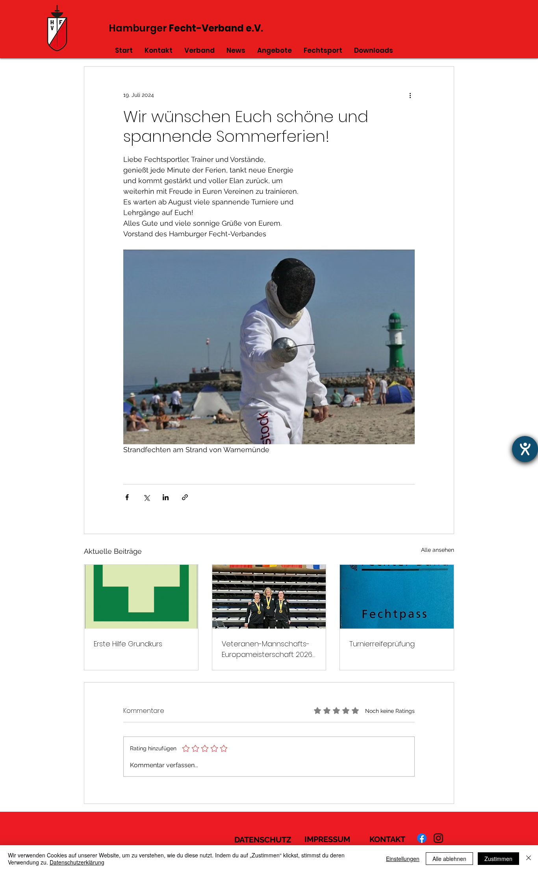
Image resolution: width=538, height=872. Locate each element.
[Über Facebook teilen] (127, 497)
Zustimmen (498, 859)
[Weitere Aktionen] (410, 95)
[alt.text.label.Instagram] (438, 838)
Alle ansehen (437, 550)
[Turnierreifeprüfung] (397, 597)
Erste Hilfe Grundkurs (128, 644)
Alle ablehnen (449, 859)
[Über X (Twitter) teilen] (146, 497)
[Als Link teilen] (185, 497)
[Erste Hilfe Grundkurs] (141, 597)
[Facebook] (422, 838)
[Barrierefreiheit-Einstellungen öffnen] (525, 449)
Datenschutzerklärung (77, 862)
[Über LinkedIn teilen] (165, 497)
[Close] (528, 859)
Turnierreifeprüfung (382, 644)
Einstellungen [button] (402, 859)
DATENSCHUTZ (262, 839)
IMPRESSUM (327, 839)
